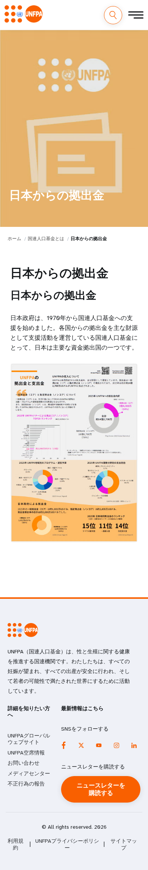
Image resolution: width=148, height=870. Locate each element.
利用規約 (16, 844)
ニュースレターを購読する (101, 789)
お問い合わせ (23, 762)
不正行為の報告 (26, 783)
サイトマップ (123, 844)
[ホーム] (24, 14)
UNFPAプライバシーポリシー (67, 844)
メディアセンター (29, 773)
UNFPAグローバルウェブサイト (29, 739)
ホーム (14, 239)
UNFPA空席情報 (26, 752)
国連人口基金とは (46, 239)
